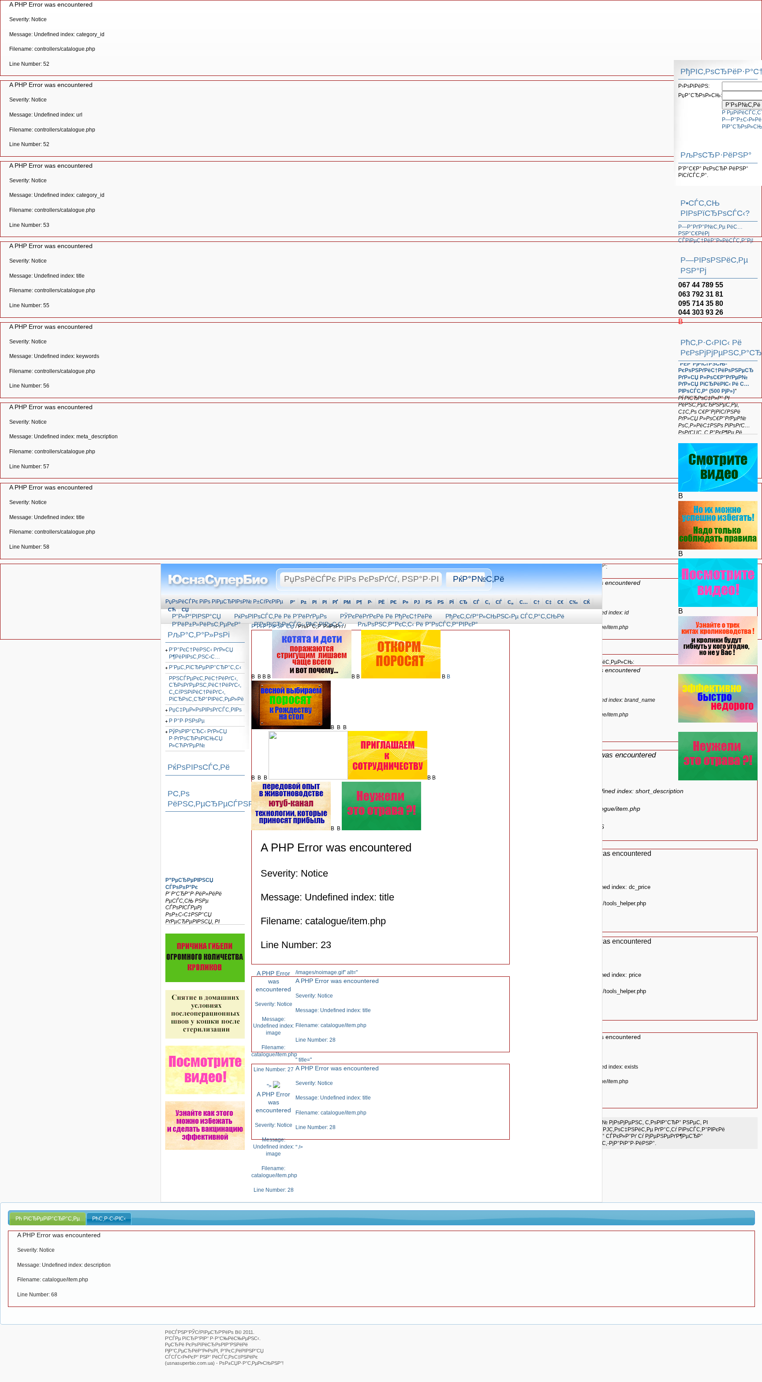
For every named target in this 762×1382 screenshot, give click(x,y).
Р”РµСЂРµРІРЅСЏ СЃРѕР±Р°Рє (189, 878)
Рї (451, 602)
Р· (370, 602)
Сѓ (499, 602)
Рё (381, 602)
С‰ (573, 602)
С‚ (487, 602)
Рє (393, 602)
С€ (560, 602)
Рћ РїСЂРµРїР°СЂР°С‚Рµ (47, 1219)
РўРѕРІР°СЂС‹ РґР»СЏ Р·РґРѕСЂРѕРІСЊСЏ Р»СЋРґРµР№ (198, 738)
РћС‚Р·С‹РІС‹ (109, 1219)
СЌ (586, 602)
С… (523, 602)
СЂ (463, 602)
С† (537, 602)
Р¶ (359, 602)
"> (273, 1138)
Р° (292, 602)
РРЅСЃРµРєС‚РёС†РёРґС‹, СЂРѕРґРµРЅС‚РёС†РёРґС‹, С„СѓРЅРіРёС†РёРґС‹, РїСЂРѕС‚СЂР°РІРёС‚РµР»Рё (206, 688)
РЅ (429, 602)
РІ (314, 602)
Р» (405, 602)
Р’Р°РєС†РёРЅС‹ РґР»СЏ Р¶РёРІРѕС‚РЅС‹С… (201, 653)
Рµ (347, 602)
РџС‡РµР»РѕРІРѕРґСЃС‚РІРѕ (205, 710)
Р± (303, 602)
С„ (511, 602)
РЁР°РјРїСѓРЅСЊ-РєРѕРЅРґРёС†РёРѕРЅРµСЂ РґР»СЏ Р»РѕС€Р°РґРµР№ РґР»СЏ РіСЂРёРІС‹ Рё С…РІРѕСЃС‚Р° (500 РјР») (716, 367)
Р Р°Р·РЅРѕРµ (187, 721)
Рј (417, 602)
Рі (324, 602)
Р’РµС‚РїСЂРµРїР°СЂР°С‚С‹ (205, 667)
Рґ (335, 602)
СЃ (476, 602)
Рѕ (440, 602)
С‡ (548, 602)
